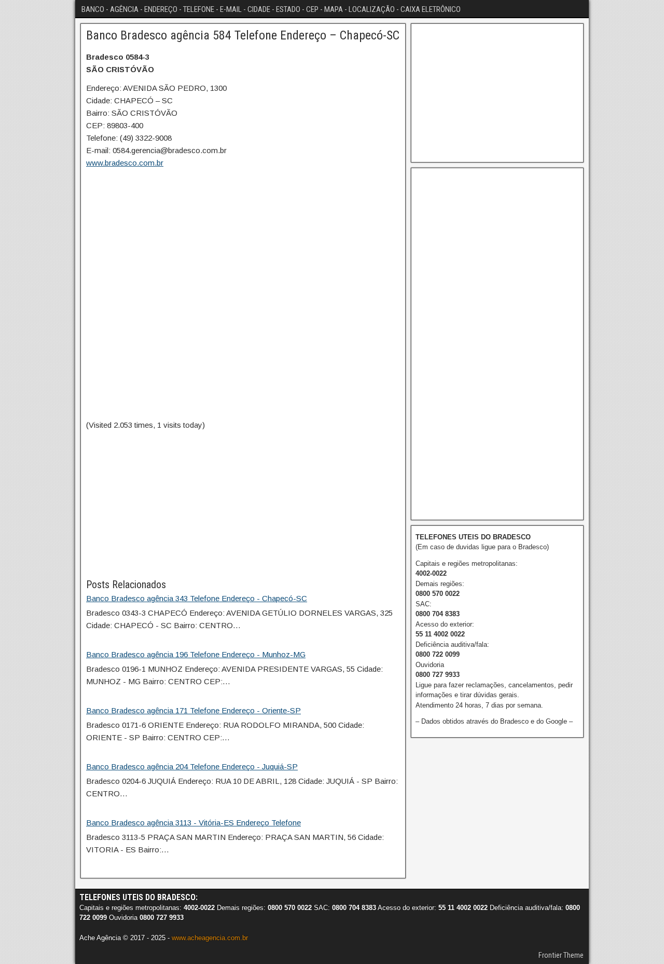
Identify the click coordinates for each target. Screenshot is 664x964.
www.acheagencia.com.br (210, 938)
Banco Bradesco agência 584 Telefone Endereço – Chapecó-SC (242, 35)
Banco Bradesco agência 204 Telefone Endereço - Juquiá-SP (192, 766)
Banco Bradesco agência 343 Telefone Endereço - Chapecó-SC (196, 598)
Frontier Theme (561, 955)
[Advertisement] (243, 504)
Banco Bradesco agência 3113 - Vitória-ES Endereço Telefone (193, 822)
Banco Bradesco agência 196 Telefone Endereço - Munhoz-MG (196, 654)
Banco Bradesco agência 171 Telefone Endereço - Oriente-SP (193, 710)
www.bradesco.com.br (124, 162)
